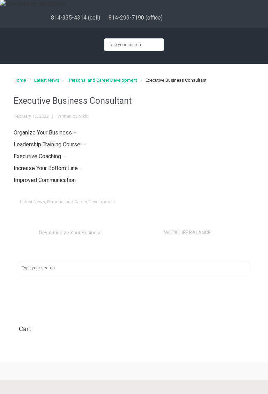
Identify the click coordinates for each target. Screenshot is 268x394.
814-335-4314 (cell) (75, 17)
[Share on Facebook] (206, 202)
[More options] (249, 202)
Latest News (46, 80)
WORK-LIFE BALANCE (187, 232)
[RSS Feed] (175, 17)
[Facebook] (185, 17)
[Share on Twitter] (195, 202)
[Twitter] (195, 17)
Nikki (84, 116)
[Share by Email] (239, 202)
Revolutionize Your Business (70, 232)
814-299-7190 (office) (136, 17)
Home (20, 80)
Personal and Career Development (103, 80)
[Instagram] (205, 17)
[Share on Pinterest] (228, 202)
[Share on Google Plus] (217, 202)
